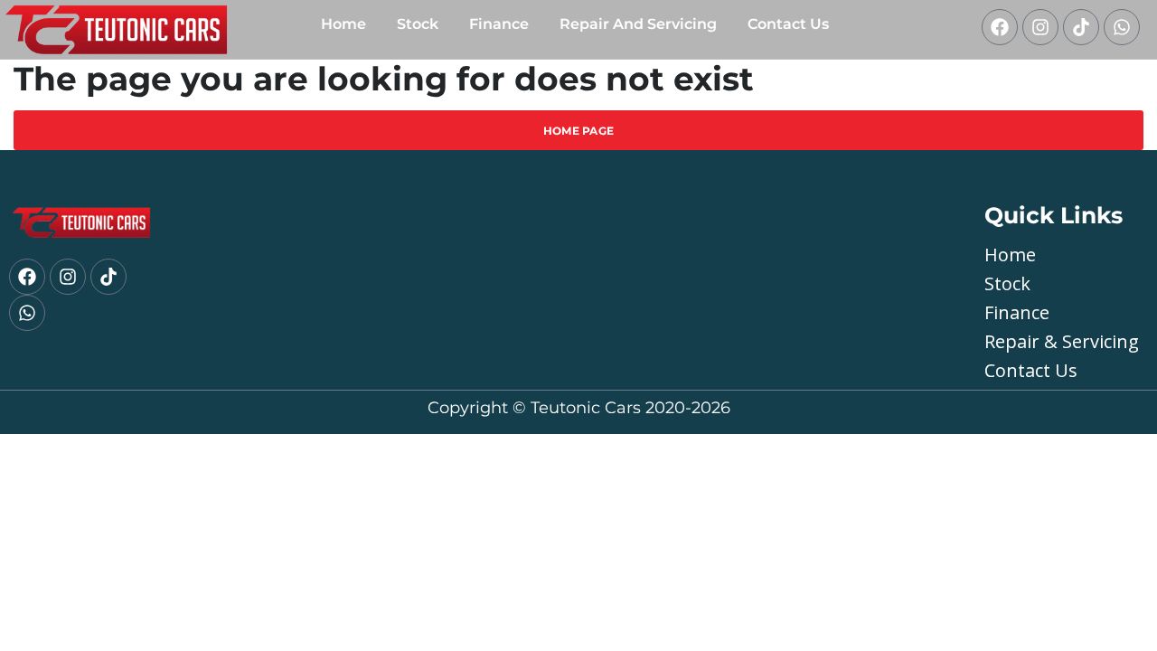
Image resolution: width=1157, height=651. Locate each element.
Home (343, 24)
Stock (417, 24)
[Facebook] (1000, 27)
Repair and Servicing (638, 24)
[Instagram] (1040, 27)
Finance (499, 24)
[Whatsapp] (1122, 27)
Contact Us (788, 24)
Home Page (579, 130)
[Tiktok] (1081, 27)
